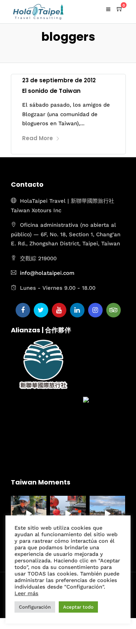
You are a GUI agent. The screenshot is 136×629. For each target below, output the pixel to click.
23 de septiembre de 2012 (59, 80)
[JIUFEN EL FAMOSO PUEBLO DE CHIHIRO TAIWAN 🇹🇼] (68, 513)
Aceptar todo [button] (78, 607)
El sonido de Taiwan (51, 91)
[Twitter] (41, 310)
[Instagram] (95, 310)
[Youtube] (59, 310)
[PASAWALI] (107, 513)
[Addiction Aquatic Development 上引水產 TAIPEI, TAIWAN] (28, 513)
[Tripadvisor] (113, 310)
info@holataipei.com (47, 273)
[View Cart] (119, 9)
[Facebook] (23, 310)
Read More (37, 138)
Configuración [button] (35, 607)
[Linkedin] (77, 310)
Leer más (26, 593)
